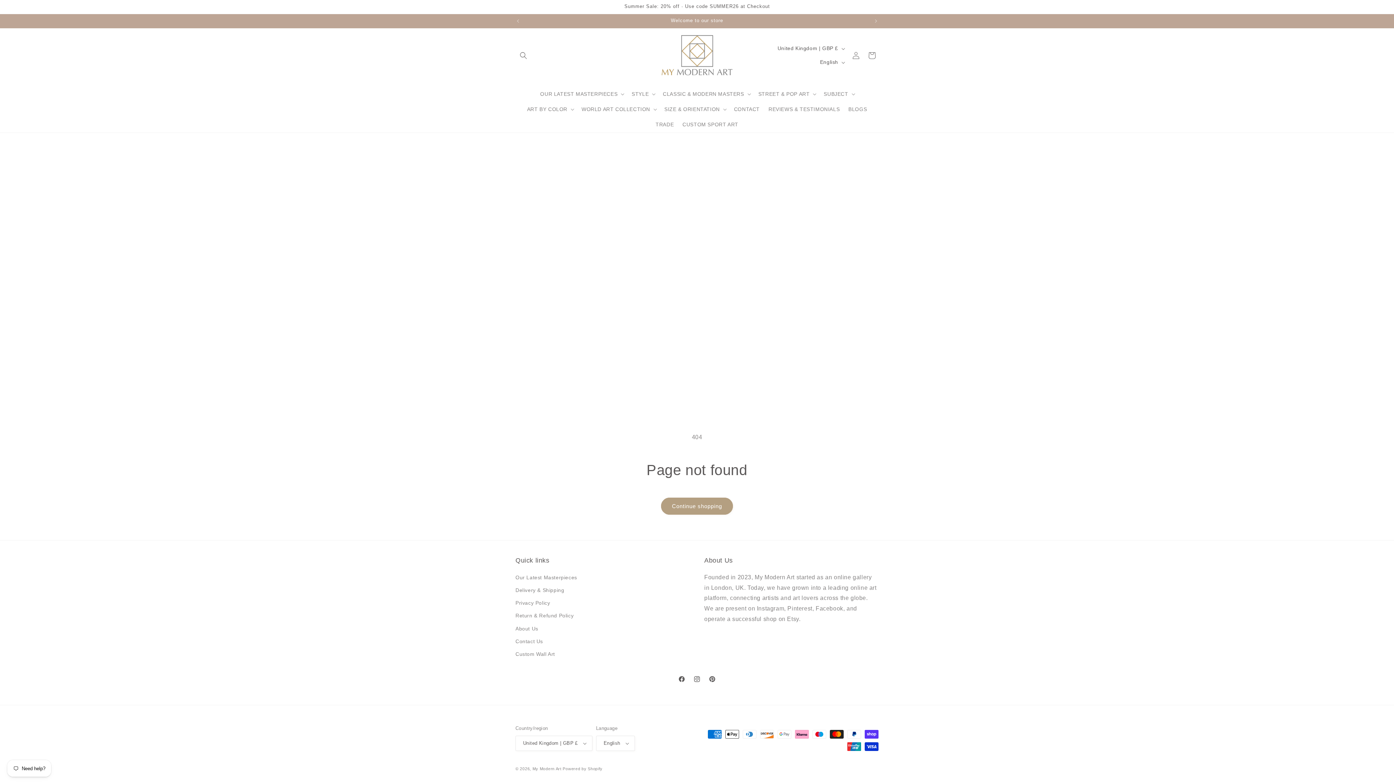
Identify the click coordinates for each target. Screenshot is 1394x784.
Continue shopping (697, 506)
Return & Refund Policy (544, 615)
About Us (526, 629)
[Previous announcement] (518, 21)
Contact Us (529, 641)
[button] (523, 56)
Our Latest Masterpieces (546, 577)
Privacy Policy (532, 603)
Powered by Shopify (583, 769)
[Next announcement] (876, 21)
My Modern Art (547, 769)
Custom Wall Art (535, 654)
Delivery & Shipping (539, 590)
